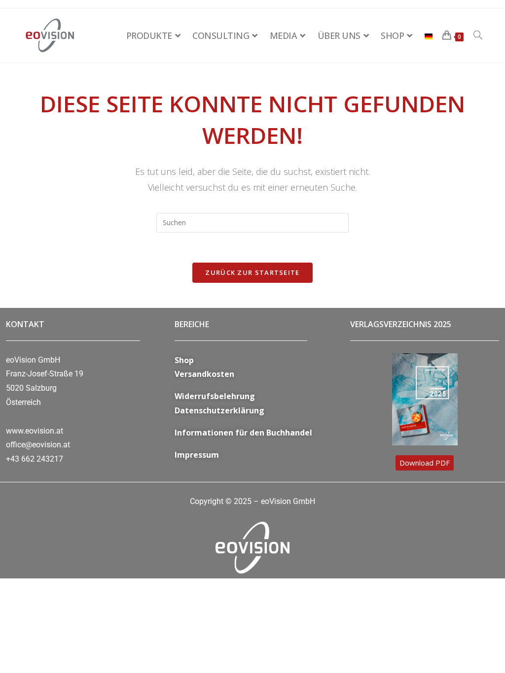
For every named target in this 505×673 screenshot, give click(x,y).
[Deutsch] (428, 35)
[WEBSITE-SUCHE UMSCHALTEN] (478, 35)
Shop (184, 360)
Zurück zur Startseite (252, 272)
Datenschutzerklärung (219, 410)
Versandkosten (204, 374)
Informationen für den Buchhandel (243, 432)
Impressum (197, 454)
